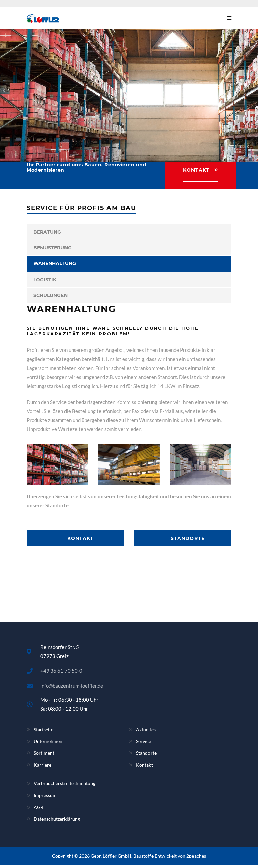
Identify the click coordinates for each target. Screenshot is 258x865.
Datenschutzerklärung (57, 819)
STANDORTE (187, 538)
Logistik (44, 280)
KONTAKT (196, 170)
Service (143, 741)
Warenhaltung (54, 263)
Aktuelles (146, 729)
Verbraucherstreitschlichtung (64, 783)
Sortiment (44, 753)
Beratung (47, 232)
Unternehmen (48, 741)
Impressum (45, 795)
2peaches (196, 856)
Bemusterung (52, 248)
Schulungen (50, 295)
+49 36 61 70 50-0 (61, 671)
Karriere (42, 765)
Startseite (43, 729)
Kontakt (144, 765)
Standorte (146, 753)
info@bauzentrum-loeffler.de (71, 686)
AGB (38, 807)
